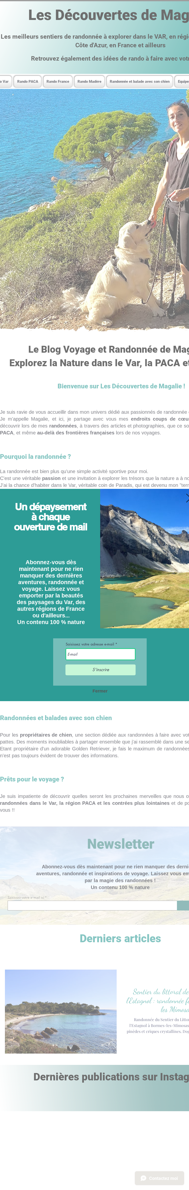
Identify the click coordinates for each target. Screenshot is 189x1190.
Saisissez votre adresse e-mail (90, 644)
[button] (99, 691)
